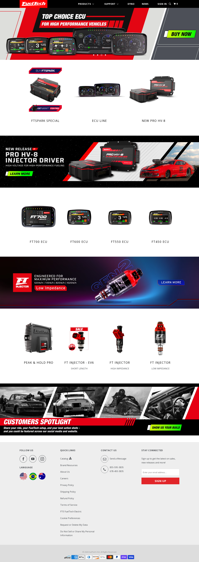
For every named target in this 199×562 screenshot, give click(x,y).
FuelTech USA (94, 552)
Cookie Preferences (70, 518)
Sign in (162, 3)
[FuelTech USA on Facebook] (24, 459)
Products (85, 3)
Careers (64, 478)
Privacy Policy (67, 485)
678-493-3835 (117, 471)
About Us (65, 471)
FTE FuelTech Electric (70, 511)
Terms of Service (68, 504)
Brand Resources (69, 465)
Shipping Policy (68, 491)
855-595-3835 (117, 467)
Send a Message (117, 458)
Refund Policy (67, 498)
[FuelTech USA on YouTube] (33, 459)
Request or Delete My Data (74, 524)
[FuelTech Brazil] (33, 479)
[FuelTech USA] (33, 4)
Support (110, 3)
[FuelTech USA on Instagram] (43, 459)
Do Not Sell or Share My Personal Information (77, 533)
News (145, 3)
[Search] (170, 3)
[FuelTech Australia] (42, 479)
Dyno (131, 3)
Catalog (64, 458)
